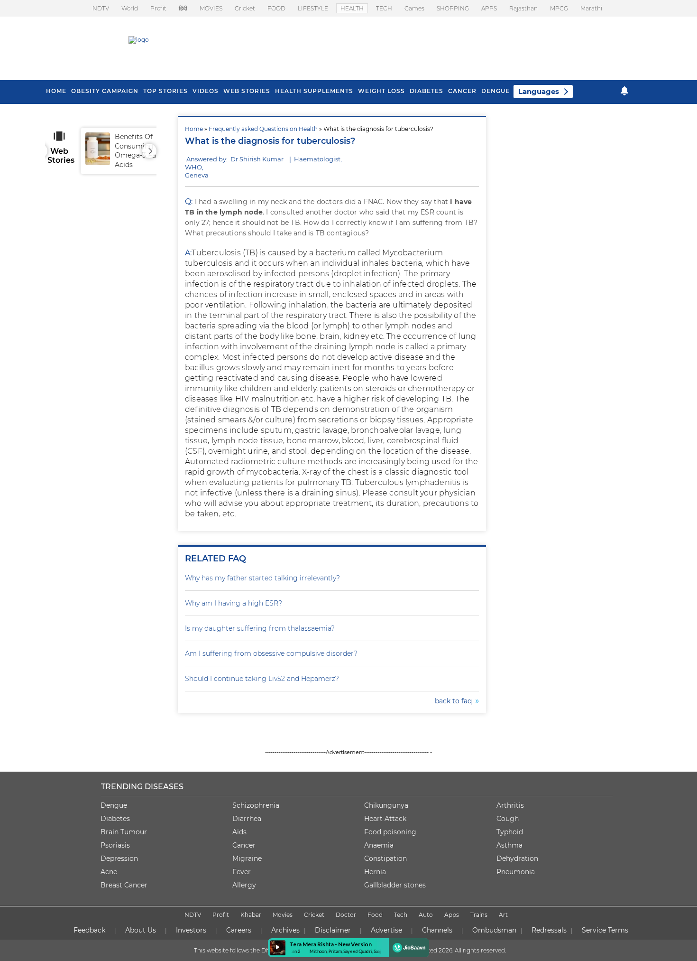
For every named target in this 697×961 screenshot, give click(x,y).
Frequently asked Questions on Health (263, 128)
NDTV (100, 8)
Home (194, 128)
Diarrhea (246, 818)
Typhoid (509, 832)
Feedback (89, 930)
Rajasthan (523, 8)
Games (414, 8)
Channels (437, 930)
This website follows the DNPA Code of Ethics (257, 950)
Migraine (247, 858)
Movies (283, 914)
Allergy (244, 885)
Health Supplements (314, 90)
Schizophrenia (255, 805)
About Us (140, 930)
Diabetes (115, 818)
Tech (400, 914)
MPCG (559, 8)
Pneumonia (515, 872)
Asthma (509, 845)
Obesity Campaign (104, 90)
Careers (238, 930)
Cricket (245, 8)
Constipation (385, 858)
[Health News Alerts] (624, 91)
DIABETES (426, 90)
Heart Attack (385, 818)
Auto (426, 914)
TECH (384, 8)
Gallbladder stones (395, 885)
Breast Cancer (124, 885)
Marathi (591, 8)
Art (503, 914)
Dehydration (517, 858)
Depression (119, 858)
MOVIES (211, 8)
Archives (285, 930)
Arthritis (510, 805)
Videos (206, 90)
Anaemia (379, 845)
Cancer (462, 90)
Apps (451, 914)
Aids (239, 832)
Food (375, 914)
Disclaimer (333, 930)
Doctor (346, 914)
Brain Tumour (124, 832)
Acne (109, 872)
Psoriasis (115, 845)
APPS (489, 8)
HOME (56, 90)
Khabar (250, 914)
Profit (158, 8)
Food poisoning (390, 832)
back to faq (455, 701)
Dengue (495, 90)
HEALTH (352, 8)
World (129, 8)
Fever (241, 872)
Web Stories (246, 90)
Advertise (386, 930)
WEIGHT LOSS (381, 90)
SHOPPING (453, 8)
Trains (478, 914)
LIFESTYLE (313, 8)
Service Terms (605, 930)
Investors (191, 930)
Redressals (549, 930)
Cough (507, 818)
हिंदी (183, 8)
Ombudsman (494, 930)
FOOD (276, 8)
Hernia (375, 872)
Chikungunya (386, 805)
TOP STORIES (165, 90)
